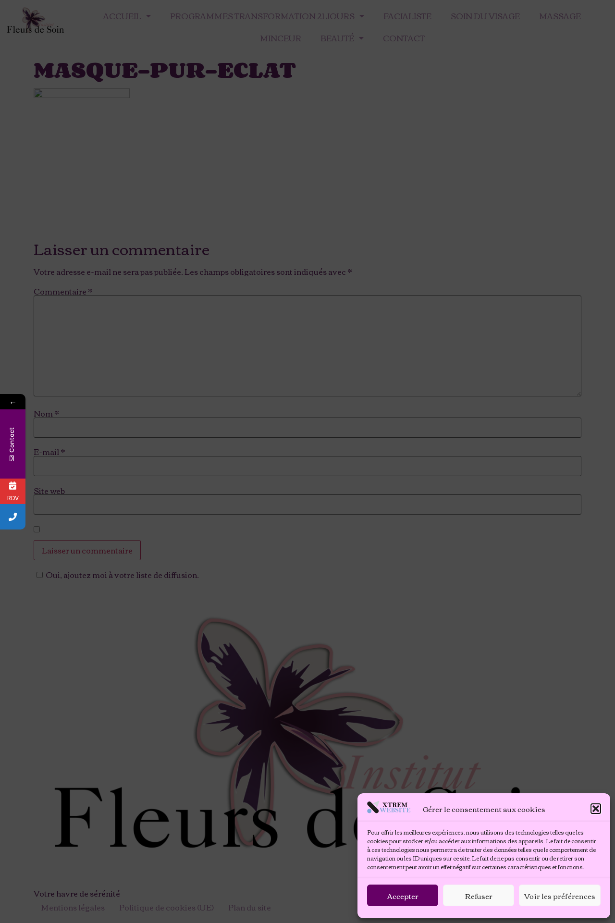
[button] (596, 808)
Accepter (402, 895)
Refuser (478, 895)
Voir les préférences (559, 895)
